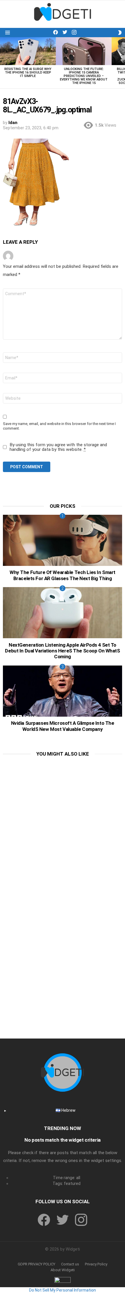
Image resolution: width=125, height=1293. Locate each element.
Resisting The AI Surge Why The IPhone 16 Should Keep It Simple (27, 72)
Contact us (70, 1264)
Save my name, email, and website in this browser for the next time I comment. (59, 426)
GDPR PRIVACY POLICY (36, 1264)
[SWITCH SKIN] (119, 32)
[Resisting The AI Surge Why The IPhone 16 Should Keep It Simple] (28, 51)
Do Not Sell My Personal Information (62, 1290)
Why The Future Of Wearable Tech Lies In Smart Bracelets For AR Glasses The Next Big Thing (62, 575)
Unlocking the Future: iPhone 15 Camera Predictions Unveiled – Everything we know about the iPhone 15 (84, 76)
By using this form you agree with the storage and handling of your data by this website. (58, 447)
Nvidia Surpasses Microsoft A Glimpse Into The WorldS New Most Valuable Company (62, 726)
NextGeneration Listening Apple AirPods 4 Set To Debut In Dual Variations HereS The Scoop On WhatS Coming (62, 651)
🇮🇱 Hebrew (66, 1110)
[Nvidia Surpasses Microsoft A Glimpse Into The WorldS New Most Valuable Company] (62, 691)
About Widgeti (63, 1270)
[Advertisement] (62, 825)
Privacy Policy (96, 1264)
